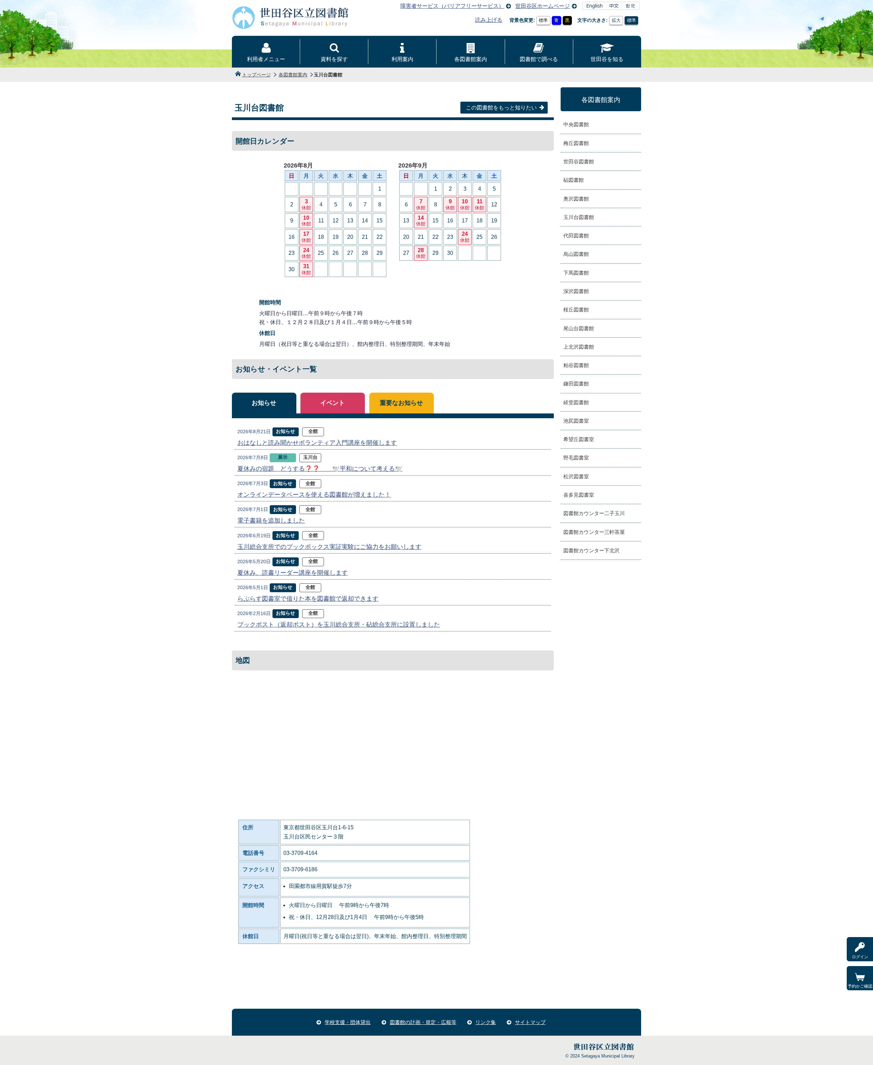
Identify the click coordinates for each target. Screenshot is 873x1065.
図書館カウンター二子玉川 (594, 513)
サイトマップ (530, 1022)
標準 (543, 20)
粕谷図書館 (576, 365)
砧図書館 (573, 180)
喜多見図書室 (578, 495)
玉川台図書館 (578, 217)
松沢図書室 (576, 476)
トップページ (256, 74)
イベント (332, 402)
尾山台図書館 (578, 328)
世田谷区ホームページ (542, 6)
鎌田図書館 (576, 383)
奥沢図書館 (576, 199)
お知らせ (264, 402)
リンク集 (485, 1022)
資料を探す (334, 59)
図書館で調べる (539, 59)
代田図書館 (576, 235)
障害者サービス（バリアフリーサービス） (452, 6)
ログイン (860, 956)
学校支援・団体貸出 (348, 1022)
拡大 (616, 20)
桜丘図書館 (576, 309)
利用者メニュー (266, 59)
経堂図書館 (576, 402)
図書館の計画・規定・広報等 (423, 1022)
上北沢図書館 (578, 347)
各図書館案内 (470, 59)
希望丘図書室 (578, 439)
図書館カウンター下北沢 (591, 550)
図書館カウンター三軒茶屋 (594, 532)
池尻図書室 (576, 421)
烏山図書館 (576, 254)
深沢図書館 (576, 291)
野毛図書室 (576, 458)
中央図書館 (576, 124)
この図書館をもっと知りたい (501, 108)
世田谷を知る (607, 59)
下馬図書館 (576, 273)
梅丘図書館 (576, 143)
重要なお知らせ (401, 402)
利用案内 (402, 59)
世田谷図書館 (578, 161)
